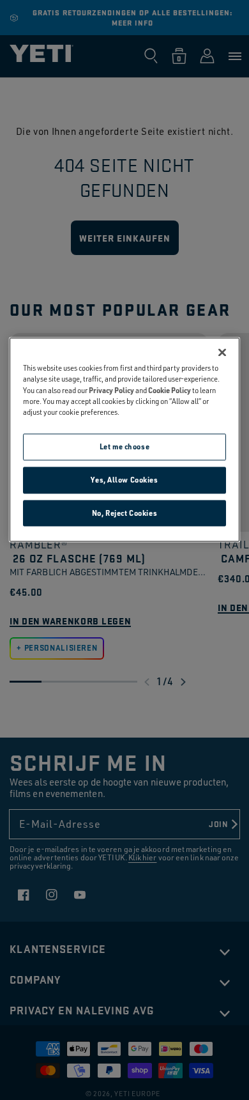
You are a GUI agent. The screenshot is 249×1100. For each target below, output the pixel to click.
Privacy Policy (111, 390)
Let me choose (124, 446)
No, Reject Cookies (124, 513)
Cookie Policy (169, 390)
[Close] (222, 353)
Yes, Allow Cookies (124, 479)
